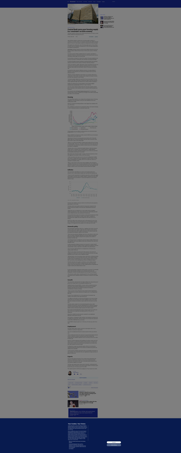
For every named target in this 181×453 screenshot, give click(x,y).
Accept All (114, 442)
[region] (90, 435)
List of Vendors (71, 448)
